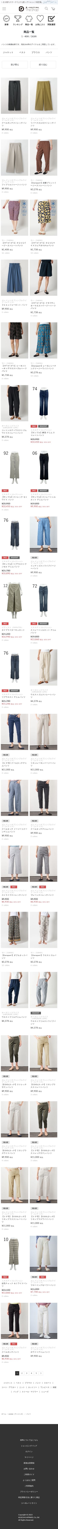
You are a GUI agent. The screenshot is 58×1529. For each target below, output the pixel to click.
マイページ (29, 1457)
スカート (47, 1383)
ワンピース (44, 1387)
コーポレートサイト (29, 1503)
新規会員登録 (29, 1463)
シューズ (44, 1392)
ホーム (3, 1414)
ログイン (29, 1451)
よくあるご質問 (29, 1480)
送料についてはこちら (29, 1440)
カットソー (32, 1387)
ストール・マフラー (30, 1392)
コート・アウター (9, 1387)
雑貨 (54, 1387)
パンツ (49, 52)
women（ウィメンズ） (16, 1414)
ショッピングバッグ (29, 1446)
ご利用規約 (29, 1486)
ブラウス (36, 52)
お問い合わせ (29, 1469)
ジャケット (8, 52)
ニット (22, 1387)
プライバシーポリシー (29, 1492)
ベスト (22, 52)
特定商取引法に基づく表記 (29, 1497)
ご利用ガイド (29, 1474)
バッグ (15, 1392)
